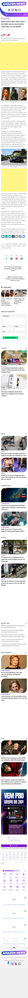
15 (25, 855)
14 (21, 855)
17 (6, 857)
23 (3, 859)
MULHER (9, 247)
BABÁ (20, 244)
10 (6, 855)
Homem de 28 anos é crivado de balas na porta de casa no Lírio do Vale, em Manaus (13, 583)
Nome (4, 326)
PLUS (2, 756)
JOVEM (23, 245)
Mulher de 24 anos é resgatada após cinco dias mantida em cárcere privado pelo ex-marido (13, 477)
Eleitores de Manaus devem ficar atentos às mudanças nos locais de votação (12, 393)
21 (21, 857)
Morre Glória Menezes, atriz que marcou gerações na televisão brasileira (11, 674)
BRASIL (3, 451)
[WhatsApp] (19, 10)
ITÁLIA (19, 245)
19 (14, 857)
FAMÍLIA (15, 245)
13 (17, 855)
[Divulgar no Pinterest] (16, 257)
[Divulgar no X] (6, 257)
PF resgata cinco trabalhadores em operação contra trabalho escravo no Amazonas (13, 559)
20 (17, 857)
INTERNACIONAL (5, 18)
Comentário (6, 316)
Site (4, 331)
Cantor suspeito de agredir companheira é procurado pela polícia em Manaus (6, 302)
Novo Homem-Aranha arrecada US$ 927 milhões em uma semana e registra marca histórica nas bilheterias (13, 782)
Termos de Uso (19, 960)
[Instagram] (12, 10)
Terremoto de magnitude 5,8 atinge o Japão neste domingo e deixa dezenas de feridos (13, 507)
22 (25, 857)
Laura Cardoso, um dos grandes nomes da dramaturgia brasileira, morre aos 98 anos (14, 698)
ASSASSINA (7, 244)
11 (10, 855)
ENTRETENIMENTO (5, 670)
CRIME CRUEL (9, 245)
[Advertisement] (14, 56)
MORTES (4, 247)
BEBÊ (24, 244)
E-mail (16, 326)
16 (3, 857)
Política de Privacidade (9, 960)
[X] (16, 10)
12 (14, 855)
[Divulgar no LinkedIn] (21, 257)
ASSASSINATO (15, 244)
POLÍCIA (3, 555)
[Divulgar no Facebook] (11, 257)
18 (10, 857)
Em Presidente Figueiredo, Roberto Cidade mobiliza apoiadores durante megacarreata (13, 370)
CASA (3, 245)
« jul (2, 863)
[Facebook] (9, 10)
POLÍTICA (3, 366)
